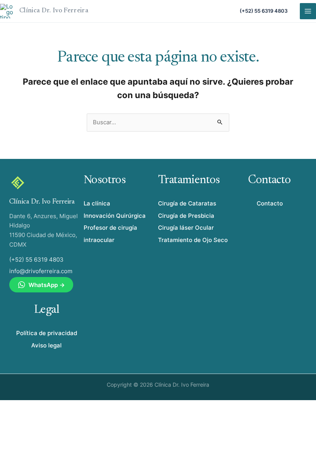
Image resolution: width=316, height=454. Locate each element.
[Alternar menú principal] (308, 11)
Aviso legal (46, 345)
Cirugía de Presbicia (186, 215)
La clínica (97, 203)
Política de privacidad (46, 333)
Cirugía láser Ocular (186, 227)
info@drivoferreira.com (40, 271)
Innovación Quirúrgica (115, 215)
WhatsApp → (47, 285)
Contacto (270, 203)
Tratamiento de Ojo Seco (193, 240)
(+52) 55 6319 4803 (263, 11)
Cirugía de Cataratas (187, 203)
